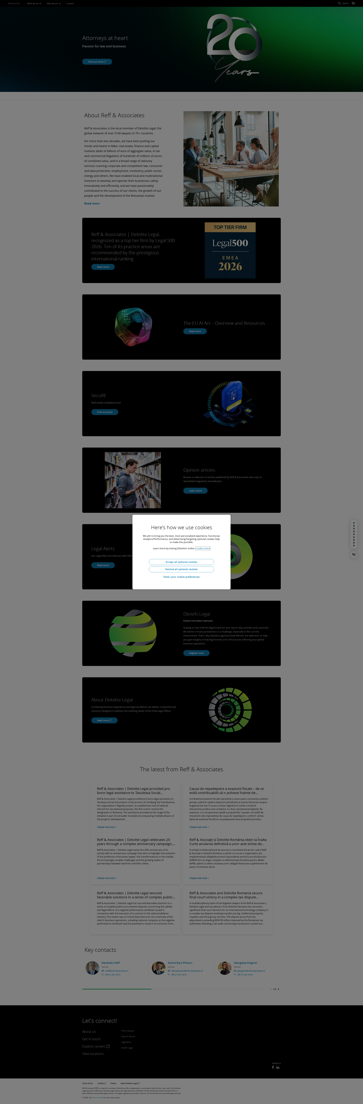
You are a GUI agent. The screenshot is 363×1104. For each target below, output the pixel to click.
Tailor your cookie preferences (181, 576)
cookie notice (203, 548)
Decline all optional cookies (181, 569)
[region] (181, 552)
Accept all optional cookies (181, 561)
